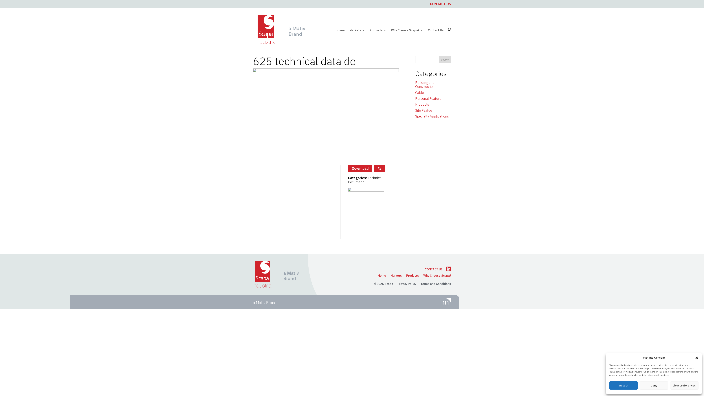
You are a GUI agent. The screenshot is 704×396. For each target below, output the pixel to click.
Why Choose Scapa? (405, 30)
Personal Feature (428, 98)
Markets (355, 30)
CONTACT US (434, 269)
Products (376, 30)
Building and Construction (425, 84)
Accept (623, 385)
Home (340, 30)
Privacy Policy (406, 284)
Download (360, 168)
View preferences (684, 385)
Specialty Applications (432, 116)
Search (445, 59)
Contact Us (440, 4)
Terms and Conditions (436, 284)
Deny (654, 385)
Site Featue (423, 110)
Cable (419, 92)
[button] (696, 358)
